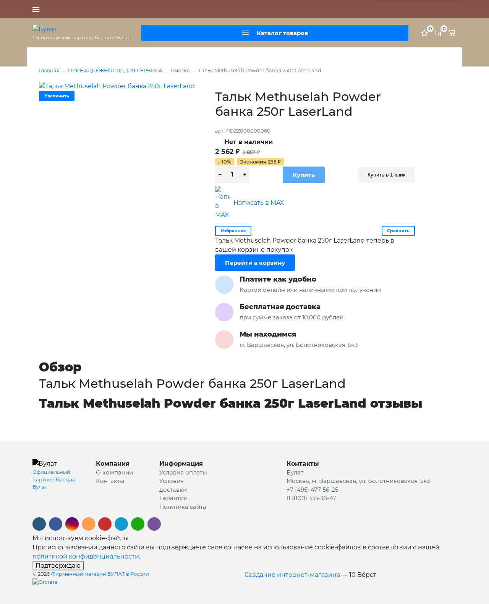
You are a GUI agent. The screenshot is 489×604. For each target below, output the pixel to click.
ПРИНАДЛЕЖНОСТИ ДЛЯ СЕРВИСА (115, 70)
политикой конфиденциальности (85, 556)
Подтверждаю (58, 565)
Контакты (110, 480)
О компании (114, 472)
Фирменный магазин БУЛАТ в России (100, 574)
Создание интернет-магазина (292, 574)
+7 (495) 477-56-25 (287, 9)
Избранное (233, 230)
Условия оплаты (183, 472)
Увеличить (56, 96)
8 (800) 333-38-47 (336, 9)
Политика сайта (182, 506)
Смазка (180, 70)
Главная (49, 70)
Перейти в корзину (255, 262)
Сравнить (398, 230)
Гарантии (173, 498)
